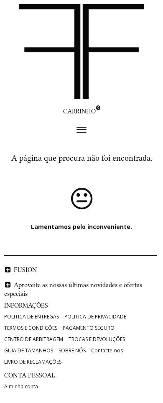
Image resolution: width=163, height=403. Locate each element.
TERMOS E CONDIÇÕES (30, 327)
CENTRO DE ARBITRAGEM (33, 339)
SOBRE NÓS (72, 350)
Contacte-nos (107, 350)
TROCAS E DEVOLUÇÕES (97, 339)
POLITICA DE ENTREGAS (31, 316)
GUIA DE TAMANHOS (28, 350)
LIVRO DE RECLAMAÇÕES (32, 361)
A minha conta (21, 386)
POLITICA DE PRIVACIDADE (95, 316)
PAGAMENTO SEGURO (89, 327)
